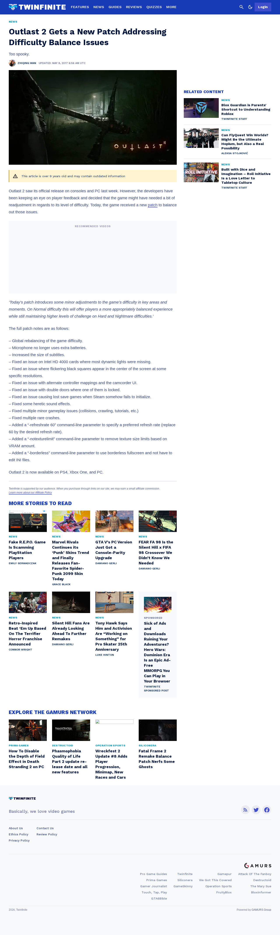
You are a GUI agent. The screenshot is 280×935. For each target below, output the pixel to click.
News (98, 7)
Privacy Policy (19, 840)
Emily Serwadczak (22, 563)
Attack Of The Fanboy (254, 874)
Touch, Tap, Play (154, 892)
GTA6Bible (159, 898)
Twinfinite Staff (234, 118)
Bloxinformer (261, 892)
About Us (16, 828)
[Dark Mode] (250, 7)
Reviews (134, 7)
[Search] (241, 7)
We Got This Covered (215, 880)
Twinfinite (184, 874)
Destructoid (262, 880)
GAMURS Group (261, 909)
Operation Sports (218, 886)
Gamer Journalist (153, 886)
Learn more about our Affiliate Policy (30, 492)
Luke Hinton (104, 654)
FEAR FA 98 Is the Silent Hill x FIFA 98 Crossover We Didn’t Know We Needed (156, 552)
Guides (115, 7)
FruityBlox (224, 892)
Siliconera (184, 880)
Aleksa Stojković (234, 153)
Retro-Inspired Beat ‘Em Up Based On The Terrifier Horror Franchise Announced (27, 633)
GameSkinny (182, 886)
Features (80, 7)
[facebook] (266, 809)
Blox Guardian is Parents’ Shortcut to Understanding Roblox (245, 109)
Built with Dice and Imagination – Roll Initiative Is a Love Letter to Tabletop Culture (246, 176)
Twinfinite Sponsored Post (156, 688)
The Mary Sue (260, 886)
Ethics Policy (18, 834)
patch (153, 205)
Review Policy (47, 834)
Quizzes (154, 7)
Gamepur (224, 874)
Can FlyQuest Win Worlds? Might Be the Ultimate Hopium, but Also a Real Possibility (244, 141)
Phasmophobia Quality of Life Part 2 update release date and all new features (70, 761)
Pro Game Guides (153, 874)
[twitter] (256, 809)
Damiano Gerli (106, 563)
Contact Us (45, 828)
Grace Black (61, 584)
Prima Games (156, 880)
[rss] (245, 809)
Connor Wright (20, 649)
